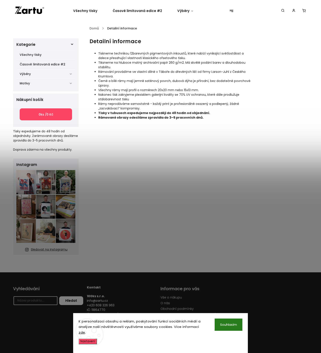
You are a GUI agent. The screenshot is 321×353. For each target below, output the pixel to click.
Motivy (25, 83)
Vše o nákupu (171, 297)
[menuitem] (89, 11)
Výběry (25, 74)
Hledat (71, 300)
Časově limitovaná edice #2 (43, 64)
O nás (165, 303)
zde (82, 332)
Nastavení (87, 341)
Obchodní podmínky (177, 309)
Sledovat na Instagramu (49, 249)
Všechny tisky (30, 55)
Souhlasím (228, 324)
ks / (46, 114)
